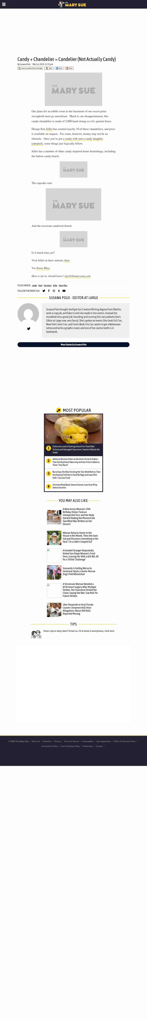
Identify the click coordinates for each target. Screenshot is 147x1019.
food (40, 285)
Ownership (88, 746)
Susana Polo (25, 64)
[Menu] (4, 4)
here (66, 260)
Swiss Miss (43, 268)
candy (34, 285)
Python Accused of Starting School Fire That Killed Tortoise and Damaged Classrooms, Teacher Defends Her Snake (76, 449)
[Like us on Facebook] (49, 292)
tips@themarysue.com (77, 276)
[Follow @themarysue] (44, 292)
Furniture (48, 285)
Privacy (57, 741)
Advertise (47, 741)
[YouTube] (64, 292)
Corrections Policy (49, 746)
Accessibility (87, 741)
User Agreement (103, 741)
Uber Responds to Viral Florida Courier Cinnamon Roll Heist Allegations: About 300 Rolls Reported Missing (78, 609)
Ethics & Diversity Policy (125, 741)
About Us (36, 741)
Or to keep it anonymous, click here (96, 631)
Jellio (49, 129)
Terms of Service (71, 741)
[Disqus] (73, 684)
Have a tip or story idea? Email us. (60, 631)
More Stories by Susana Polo (73, 344)
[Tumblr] (59, 292)
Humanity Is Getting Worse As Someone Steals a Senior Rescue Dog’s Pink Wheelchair (79, 571)
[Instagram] (54, 292)
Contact (99, 746)
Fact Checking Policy (70, 746)
